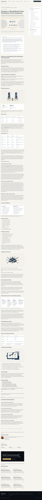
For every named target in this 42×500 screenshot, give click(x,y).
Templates (32, 494)
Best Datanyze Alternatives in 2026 (6, 381)
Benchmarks (15, 494)
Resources (25, 1)
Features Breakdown (32, 21)
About (9, 493)
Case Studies (9, 1)
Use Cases (28, 494)
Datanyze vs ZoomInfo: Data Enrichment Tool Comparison (9, 385)
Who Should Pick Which (32, 26)
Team (21, 1)
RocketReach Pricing (6, 161)
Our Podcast (17, 1)
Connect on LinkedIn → (7, 439)
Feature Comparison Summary (33, 30)
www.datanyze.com (6, 127)
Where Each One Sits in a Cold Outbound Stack (34, 28)
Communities (13, 1)
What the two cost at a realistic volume (35, 18)
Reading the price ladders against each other (35, 19)
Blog (28, 1)
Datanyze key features (33, 22)
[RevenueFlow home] (4, 1)
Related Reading (32, 34)
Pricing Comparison (32, 13)
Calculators (19, 494)
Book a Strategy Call (37, 1)
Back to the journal (4, 3)
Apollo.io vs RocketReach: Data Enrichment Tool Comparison (9, 386)
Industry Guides (24, 494)
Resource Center (11, 494)
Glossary (27, 493)
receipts (19, 456)
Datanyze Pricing (32, 14)
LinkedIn (40, 493)
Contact (31, 493)
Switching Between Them (33, 29)
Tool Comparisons (11, 495)
